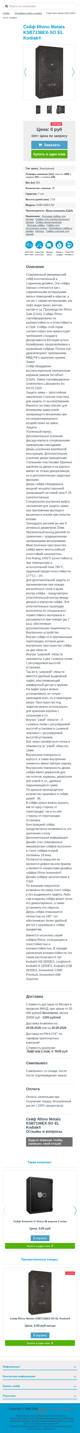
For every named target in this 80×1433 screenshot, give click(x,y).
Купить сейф (11, 1386)
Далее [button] (73, 72)
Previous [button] (4, 1210)
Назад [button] (25, 72)
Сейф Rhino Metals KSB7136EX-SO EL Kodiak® (40, 1318)
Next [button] (75, 1210)
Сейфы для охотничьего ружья (43, 227)
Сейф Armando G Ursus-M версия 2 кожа (40, 1221)
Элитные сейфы (36, 225)
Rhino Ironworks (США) (59, 210)
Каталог (39, 231)
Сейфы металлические (49, 222)
